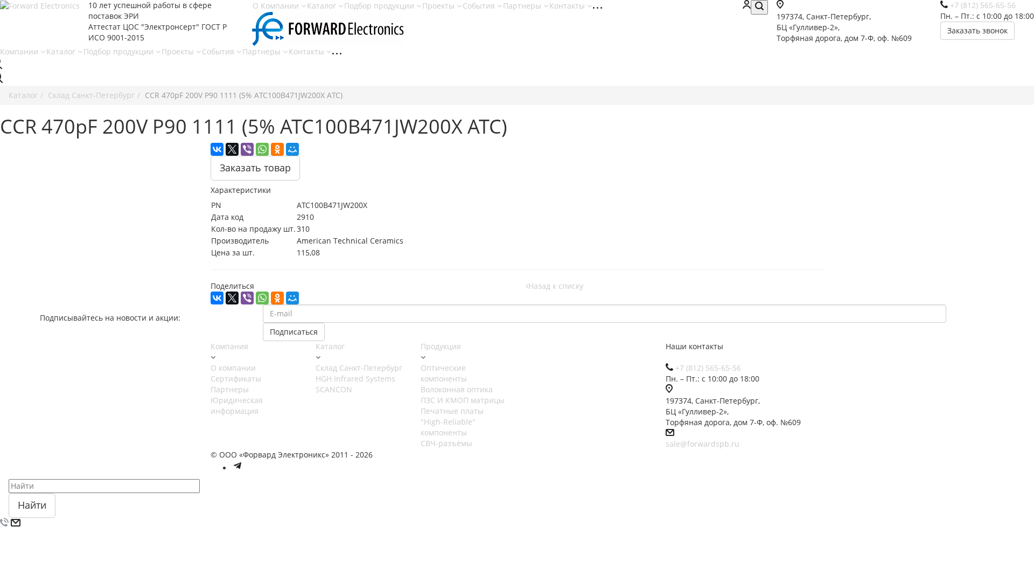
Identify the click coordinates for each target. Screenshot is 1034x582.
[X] (232, 149)
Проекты (439, 6)
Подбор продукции (380, 6)
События (480, 6)
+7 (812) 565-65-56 (708, 368)
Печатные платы (452, 411)
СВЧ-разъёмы (446, 443)
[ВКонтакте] (217, 149)
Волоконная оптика (457, 389)
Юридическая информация (237, 405)
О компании (233, 368)
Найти (32, 504)
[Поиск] (759, 7)
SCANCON (334, 389)
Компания (229, 346)
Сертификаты (236, 378)
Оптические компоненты (444, 373)
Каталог (322, 6)
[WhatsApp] (262, 149)
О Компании (277, 6)
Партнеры (523, 6)
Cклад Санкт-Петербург (359, 368)
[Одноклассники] (277, 149)
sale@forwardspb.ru (702, 444)
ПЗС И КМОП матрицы (463, 400)
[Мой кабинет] (746, 6)
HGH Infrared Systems (355, 378)
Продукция (441, 346)
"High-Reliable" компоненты (448, 427)
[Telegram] (237, 468)
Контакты (568, 6)
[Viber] (247, 149)
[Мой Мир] (292, 149)
